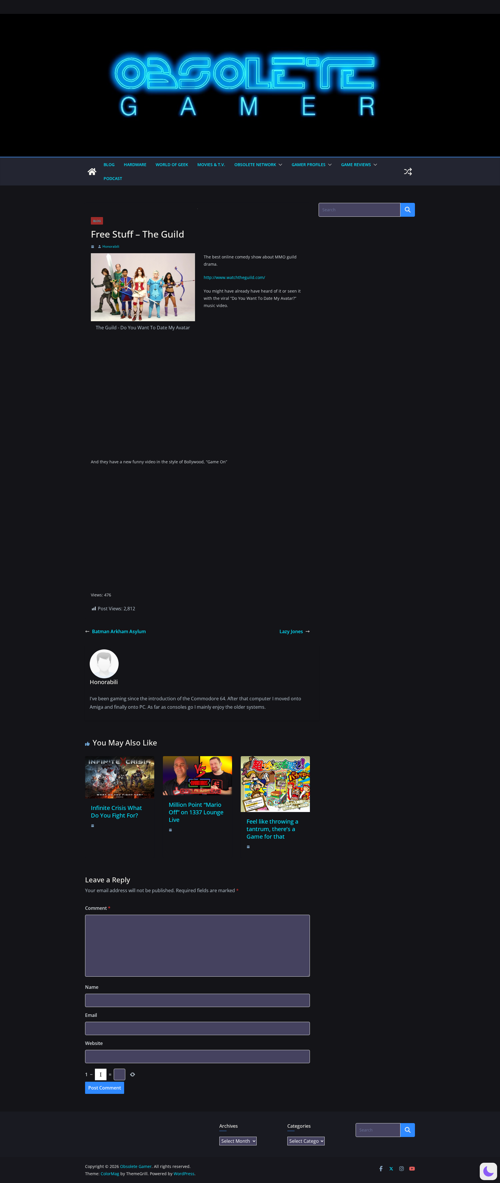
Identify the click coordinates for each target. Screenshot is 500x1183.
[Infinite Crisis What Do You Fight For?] (119, 760)
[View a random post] (408, 172)
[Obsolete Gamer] (92, 172)
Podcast (113, 178)
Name (91, 987)
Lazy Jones (291, 631)
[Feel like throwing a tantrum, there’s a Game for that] (275, 760)
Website (94, 1043)
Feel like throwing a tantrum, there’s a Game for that (272, 829)
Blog (109, 164)
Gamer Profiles (309, 164)
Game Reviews (356, 164)
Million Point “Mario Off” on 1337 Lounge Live (196, 812)
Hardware (135, 164)
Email (91, 1015)
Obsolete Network (255, 164)
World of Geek (172, 164)
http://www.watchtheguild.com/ (234, 277)
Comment (98, 908)
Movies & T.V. (211, 164)
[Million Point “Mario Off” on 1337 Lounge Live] (197, 760)
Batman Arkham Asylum (119, 631)
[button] (279, 165)
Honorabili (110, 246)
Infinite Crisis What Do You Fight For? (116, 811)
